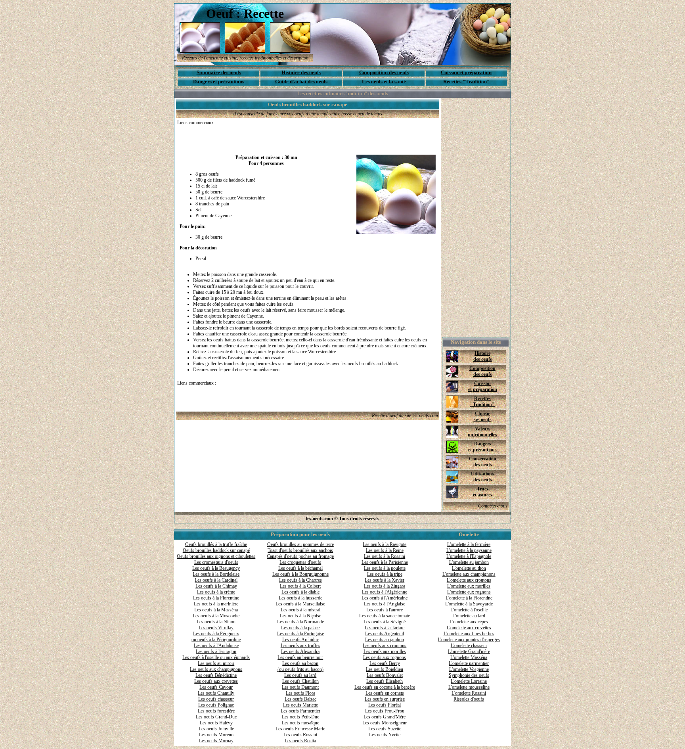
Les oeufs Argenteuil (384, 633)
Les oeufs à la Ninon (216, 621)
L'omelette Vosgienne (469, 669)
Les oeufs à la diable (300, 592)
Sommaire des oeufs (219, 72)
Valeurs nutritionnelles (482, 431)
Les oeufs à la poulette (385, 568)
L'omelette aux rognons (469, 592)
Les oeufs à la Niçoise (300, 616)
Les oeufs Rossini (300, 735)
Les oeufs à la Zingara (384, 586)
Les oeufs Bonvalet (385, 675)
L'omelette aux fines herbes (469, 633)
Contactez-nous (492, 506)
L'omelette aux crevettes (469, 627)
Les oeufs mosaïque (300, 723)
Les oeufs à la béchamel (300, 568)
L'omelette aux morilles (468, 586)
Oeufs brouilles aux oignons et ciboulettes (216, 556)
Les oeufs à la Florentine (216, 598)
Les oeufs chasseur (216, 699)
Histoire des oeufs (301, 72)
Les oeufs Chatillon (300, 681)
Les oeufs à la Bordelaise (216, 574)
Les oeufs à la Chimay (216, 586)
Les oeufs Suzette (384, 729)
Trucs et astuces (482, 492)
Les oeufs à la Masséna (216, 610)
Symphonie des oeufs (469, 675)
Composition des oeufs (384, 72)
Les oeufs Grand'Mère (385, 717)
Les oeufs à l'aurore (384, 610)
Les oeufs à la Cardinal (216, 580)
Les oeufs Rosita (300, 740)
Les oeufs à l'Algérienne (384, 592)
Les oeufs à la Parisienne (385, 562)
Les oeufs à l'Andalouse (216, 645)
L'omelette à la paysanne (469, 550)
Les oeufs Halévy (216, 723)
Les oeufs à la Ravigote (384, 544)
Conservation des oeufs (482, 461)
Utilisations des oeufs (482, 477)
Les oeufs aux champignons (216, 669)
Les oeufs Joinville (216, 729)
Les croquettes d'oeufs (300, 562)
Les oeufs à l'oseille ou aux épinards (216, 657)
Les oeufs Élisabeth (384, 681)
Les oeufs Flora (300, 693)
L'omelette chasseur (469, 645)
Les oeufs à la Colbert (300, 586)
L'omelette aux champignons (469, 574)
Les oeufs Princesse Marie (300, 729)
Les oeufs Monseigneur (384, 723)
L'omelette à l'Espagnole (468, 556)
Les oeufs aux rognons (384, 657)
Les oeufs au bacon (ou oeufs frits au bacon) (300, 666)
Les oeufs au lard (300, 675)
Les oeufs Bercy (384, 663)
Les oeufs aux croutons (384, 645)
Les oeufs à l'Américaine (385, 598)
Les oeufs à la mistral (300, 610)
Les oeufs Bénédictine (216, 675)
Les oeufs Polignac (216, 705)
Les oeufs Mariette (300, 705)
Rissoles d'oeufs (468, 699)
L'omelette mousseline (469, 687)
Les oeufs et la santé (384, 81)
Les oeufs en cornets (384, 693)
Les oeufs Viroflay (216, 627)
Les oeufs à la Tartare (384, 627)
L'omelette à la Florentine (469, 598)
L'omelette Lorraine (469, 681)
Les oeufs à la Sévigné (385, 621)
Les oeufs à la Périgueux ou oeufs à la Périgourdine (216, 636)
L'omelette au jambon (469, 562)
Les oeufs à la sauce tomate (384, 616)
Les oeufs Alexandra (300, 651)
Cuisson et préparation (466, 72)
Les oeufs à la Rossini (384, 556)
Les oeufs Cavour (216, 687)
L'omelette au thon (469, 568)
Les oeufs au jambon (384, 639)
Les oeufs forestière (216, 711)
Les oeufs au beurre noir (300, 657)
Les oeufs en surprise (385, 699)
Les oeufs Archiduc (300, 639)
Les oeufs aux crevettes (216, 681)
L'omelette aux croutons (469, 580)
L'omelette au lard (468, 616)
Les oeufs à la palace (300, 627)
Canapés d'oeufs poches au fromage (300, 556)
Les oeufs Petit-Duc (300, 717)
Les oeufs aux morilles (385, 651)
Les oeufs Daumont (300, 687)
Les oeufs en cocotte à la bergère (384, 687)
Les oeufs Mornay (216, 740)
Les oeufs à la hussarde (300, 598)
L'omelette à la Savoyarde (469, 604)
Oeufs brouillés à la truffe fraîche (216, 544)
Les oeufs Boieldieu (384, 669)
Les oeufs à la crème (216, 592)
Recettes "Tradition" (466, 81)
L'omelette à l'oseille (469, 610)
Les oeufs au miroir (216, 663)
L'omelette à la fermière (468, 544)
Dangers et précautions (218, 81)
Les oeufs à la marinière (216, 604)
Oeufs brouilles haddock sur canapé (216, 550)
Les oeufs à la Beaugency (216, 568)
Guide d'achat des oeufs (301, 81)
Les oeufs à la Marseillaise (300, 604)
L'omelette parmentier (469, 663)
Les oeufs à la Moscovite (216, 616)
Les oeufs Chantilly (216, 693)
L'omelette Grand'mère (469, 651)
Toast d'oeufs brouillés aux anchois (300, 550)
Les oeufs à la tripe (384, 574)
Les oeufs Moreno (216, 735)
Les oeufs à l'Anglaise (384, 604)
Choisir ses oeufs (483, 416)
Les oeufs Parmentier (300, 711)
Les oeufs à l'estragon (216, 651)
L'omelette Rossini (469, 693)
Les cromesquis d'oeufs (216, 562)
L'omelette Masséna (468, 657)
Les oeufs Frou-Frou (384, 711)
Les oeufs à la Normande (300, 621)
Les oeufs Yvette (384, 735)
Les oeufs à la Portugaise (300, 633)
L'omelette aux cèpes (469, 621)
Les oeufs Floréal (384, 705)
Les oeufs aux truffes (300, 645)
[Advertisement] (270, 137)
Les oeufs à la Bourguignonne (300, 574)
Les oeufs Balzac (300, 699)
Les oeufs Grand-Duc (216, 717)
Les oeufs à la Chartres (300, 580)
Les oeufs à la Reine (385, 550)
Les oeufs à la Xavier (384, 580)
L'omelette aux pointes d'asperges (469, 639)
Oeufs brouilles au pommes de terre (300, 544)
